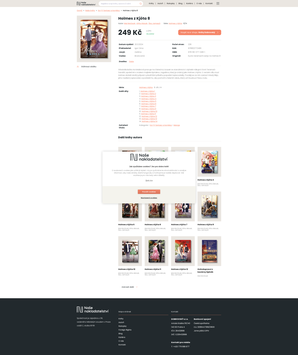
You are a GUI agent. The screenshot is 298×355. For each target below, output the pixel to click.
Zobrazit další (128, 287)
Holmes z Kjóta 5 (148, 101)
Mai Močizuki (129, 23)
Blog (180, 3)
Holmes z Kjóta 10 (149, 111)
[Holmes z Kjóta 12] (183, 256)
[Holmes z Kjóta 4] (209, 167)
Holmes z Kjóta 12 (149, 116)
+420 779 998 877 (181, 346)
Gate (131, 61)
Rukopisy (171, 3)
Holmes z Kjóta (175, 23)
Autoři (160, 3)
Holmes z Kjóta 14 (149, 121)
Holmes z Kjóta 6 (148, 103)
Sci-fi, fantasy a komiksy (109, 10)
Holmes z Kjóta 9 (148, 108)
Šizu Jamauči (154, 23)
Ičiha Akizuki (142, 23)
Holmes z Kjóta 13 (149, 118)
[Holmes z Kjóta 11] (156, 256)
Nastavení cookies (149, 198)
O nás (199, 3)
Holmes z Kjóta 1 (148, 91)
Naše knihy (90, 10)
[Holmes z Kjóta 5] (130, 212)
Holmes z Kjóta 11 (148, 113)
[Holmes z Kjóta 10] (130, 256)
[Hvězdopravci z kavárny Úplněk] (209, 257)
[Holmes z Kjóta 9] (209, 212)
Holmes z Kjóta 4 (148, 98)
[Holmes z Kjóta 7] (183, 212)
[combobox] (120, 3)
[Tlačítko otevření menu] (218, 3)
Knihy (151, 3)
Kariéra (189, 3)
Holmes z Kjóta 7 (148, 106)
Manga (177, 125)
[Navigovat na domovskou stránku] (86, 3)
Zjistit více (149, 180)
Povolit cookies (149, 192)
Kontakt (209, 3)
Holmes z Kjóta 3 (148, 96)
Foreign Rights (125, 329)
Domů (79, 10)
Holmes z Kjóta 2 (148, 93)
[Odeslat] (140, 3)
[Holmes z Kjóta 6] (156, 212)
